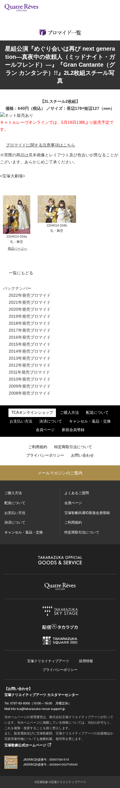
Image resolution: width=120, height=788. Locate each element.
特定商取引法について (73, 447)
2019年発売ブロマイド (30, 316)
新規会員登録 (73, 430)
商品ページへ (17, 248)
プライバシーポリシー (45, 455)
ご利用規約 (37, 447)
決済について (50, 421)
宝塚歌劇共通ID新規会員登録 (87, 512)
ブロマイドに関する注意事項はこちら (40, 145)
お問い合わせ (82, 455)
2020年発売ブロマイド (30, 309)
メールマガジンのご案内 (60, 473)
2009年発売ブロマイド (30, 386)
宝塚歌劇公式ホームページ (25, 745)
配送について (97, 413)
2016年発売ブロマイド (30, 337)
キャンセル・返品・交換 (90, 421)
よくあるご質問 (76, 492)
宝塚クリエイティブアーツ (48, 660)
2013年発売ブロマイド (30, 358)
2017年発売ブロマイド (30, 330)
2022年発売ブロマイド (30, 295)
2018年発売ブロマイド (30, 323)
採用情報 (86, 660)
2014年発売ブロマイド (30, 351)
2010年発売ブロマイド (30, 379)
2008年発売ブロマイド (30, 393)
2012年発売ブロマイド (30, 365)
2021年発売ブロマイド (30, 302)
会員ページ (45, 430)
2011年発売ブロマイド (29, 372)
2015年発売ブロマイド (30, 344)
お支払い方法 (21, 421)
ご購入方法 (69, 413)
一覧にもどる (21, 273)
